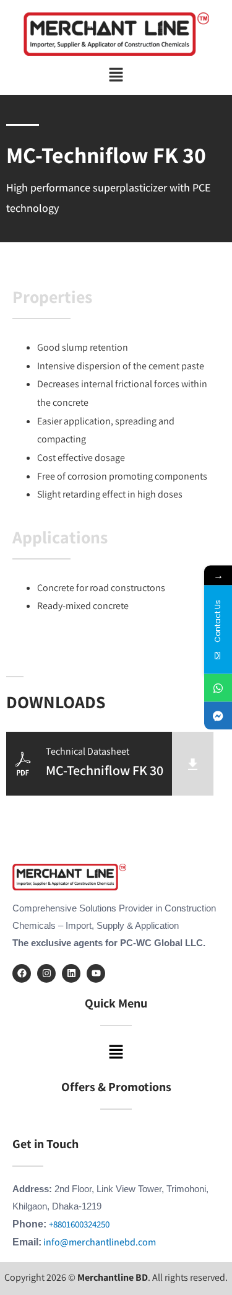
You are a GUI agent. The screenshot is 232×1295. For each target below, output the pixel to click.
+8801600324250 (79, 1224)
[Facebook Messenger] (218, 716)
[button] (115, 75)
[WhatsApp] (218, 688)
